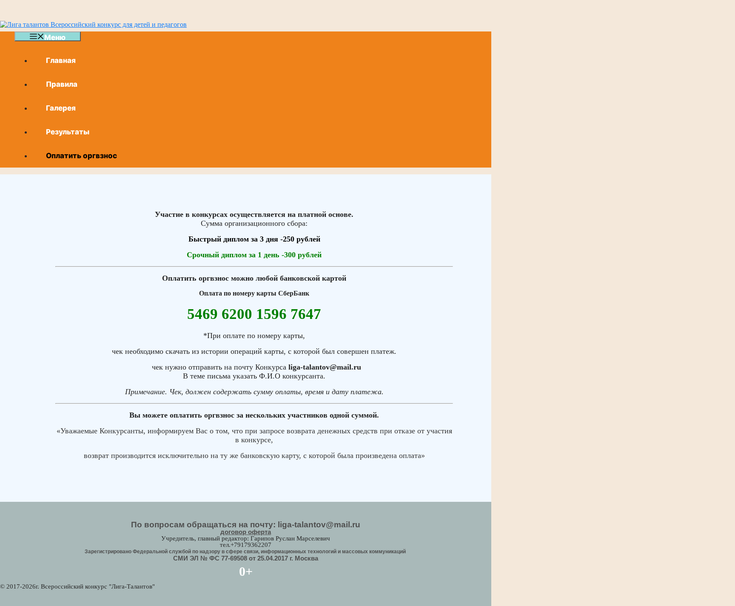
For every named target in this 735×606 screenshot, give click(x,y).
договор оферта (245, 531)
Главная (61, 60)
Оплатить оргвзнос (81, 155)
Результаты (67, 132)
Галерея (61, 108)
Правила (61, 84)
